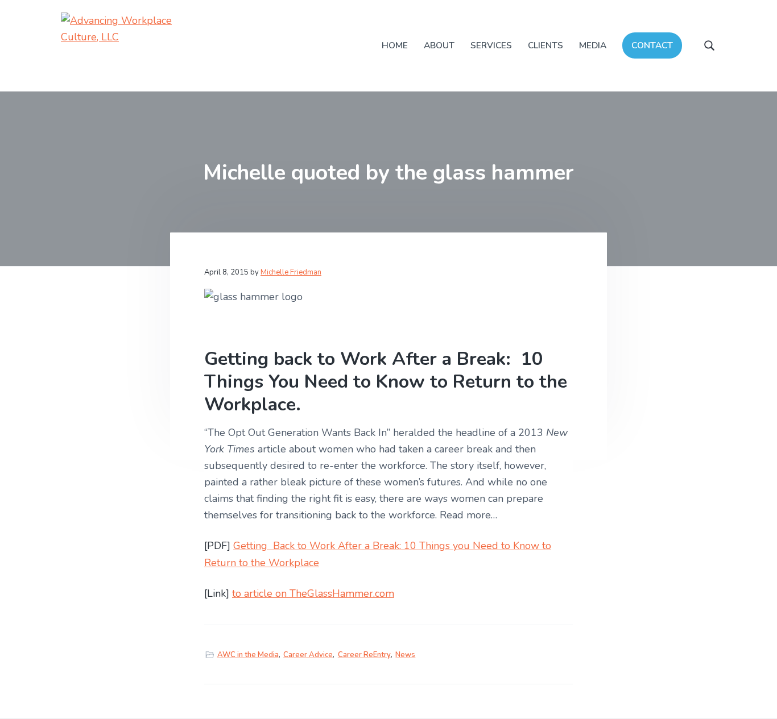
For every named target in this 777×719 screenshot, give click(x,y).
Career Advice (308, 655)
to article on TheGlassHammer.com (313, 593)
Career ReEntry (364, 655)
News (405, 655)
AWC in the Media (248, 655)
